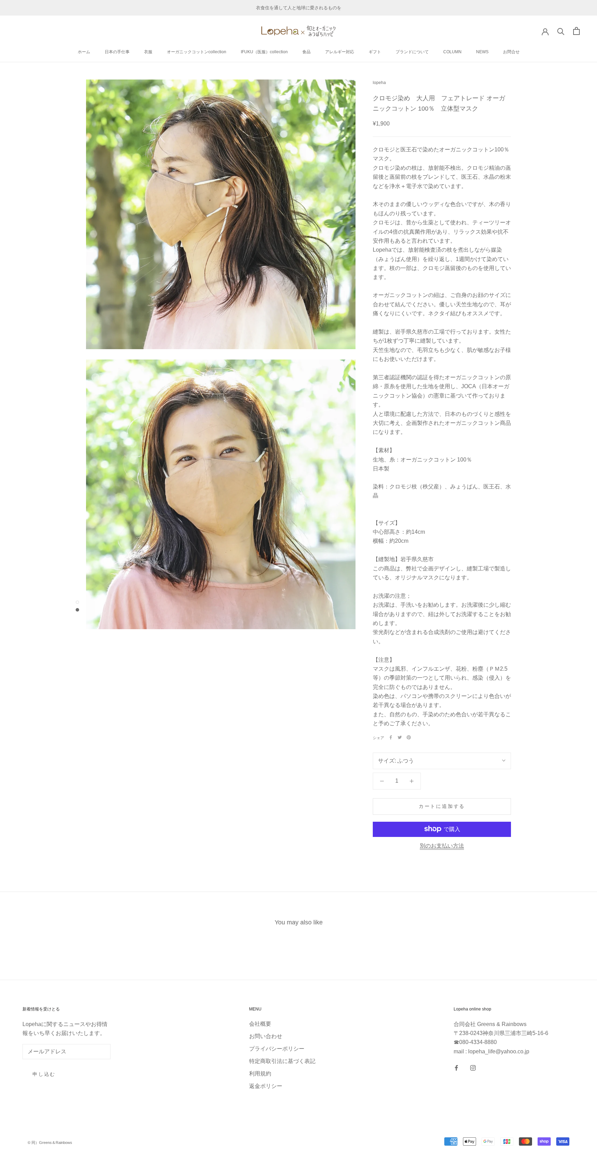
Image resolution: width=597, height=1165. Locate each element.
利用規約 (260, 1074)
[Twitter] (400, 737)
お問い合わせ (265, 1036)
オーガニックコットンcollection (196, 51)
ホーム (84, 51)
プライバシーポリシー (276, 1049)
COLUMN (452, 51)
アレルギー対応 (339, 51)
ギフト (375, 51)
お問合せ (511, 51)
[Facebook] (391, 737)
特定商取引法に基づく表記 (282, 1061)
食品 (306, 51)
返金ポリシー (265, 1086)
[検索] (561, 31)
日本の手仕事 (117, 51)
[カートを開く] (576, 31)
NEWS (482, 51)
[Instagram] (473, 1067)
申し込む (44, 1074)
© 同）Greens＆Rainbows (50, 1142)
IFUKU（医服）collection (264, 51)
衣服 (148, 51)
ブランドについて (412, 51)
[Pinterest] (409, 737)
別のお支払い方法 (442, 845)
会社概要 (260, 1024)
